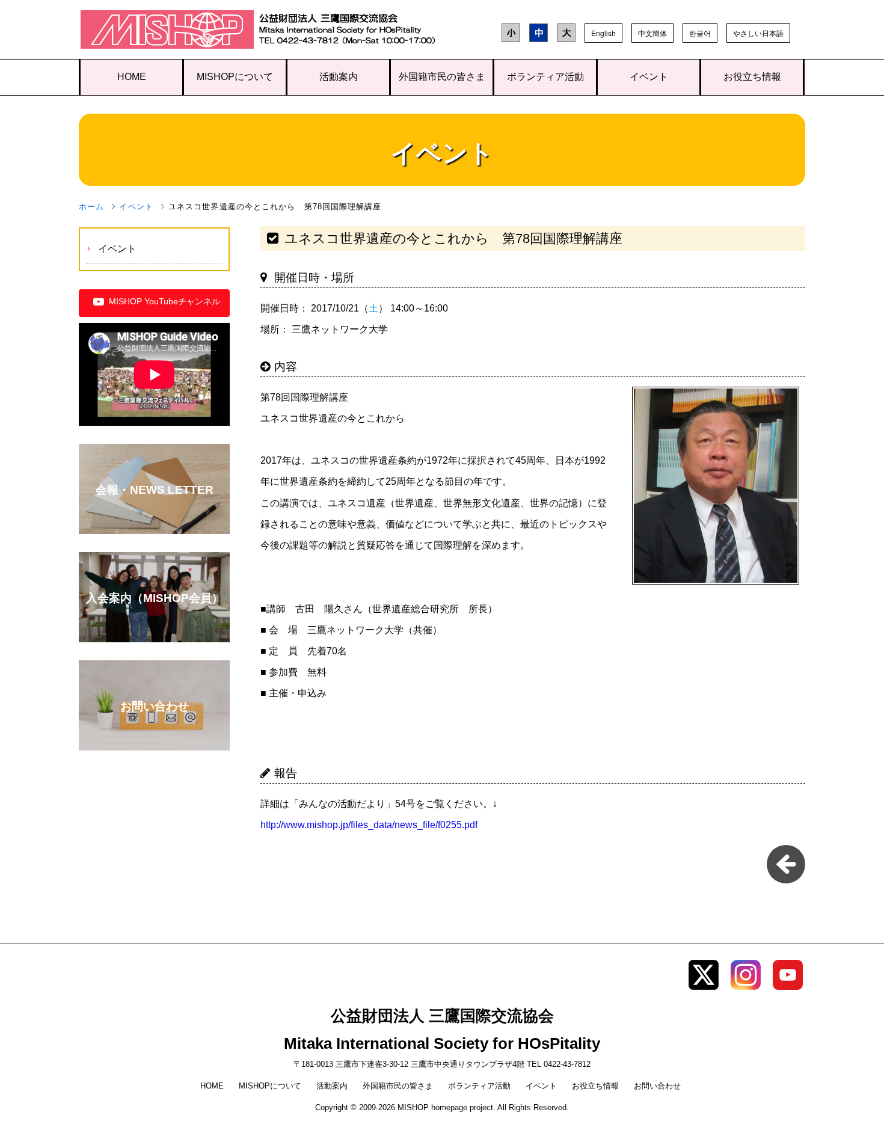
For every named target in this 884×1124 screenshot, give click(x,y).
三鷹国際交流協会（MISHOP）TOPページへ (167, 32)
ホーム (91, 206)
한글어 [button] (700, 33)
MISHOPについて (235, 77)
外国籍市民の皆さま (442, 77)
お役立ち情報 (752, 77)
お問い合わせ (657, 1085)
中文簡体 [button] (652, 33)
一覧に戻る (786, 864)
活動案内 (338, 77)
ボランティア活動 (545, 77)
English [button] (603, 33)
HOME (131, 77)
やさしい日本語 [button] (758, 33)
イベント (649, 77)
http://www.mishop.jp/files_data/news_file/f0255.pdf (368, 825)
